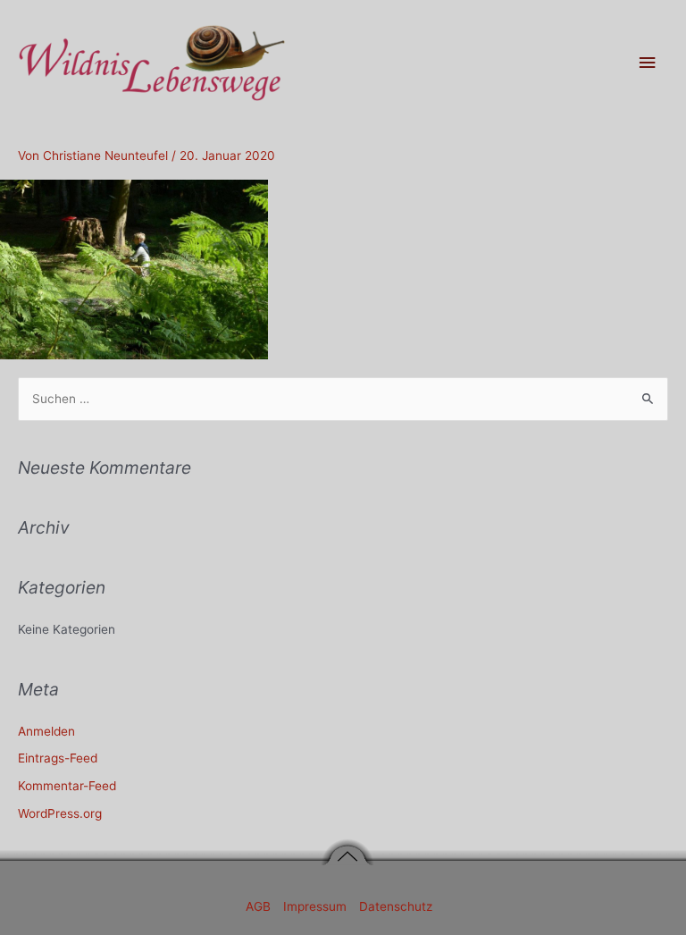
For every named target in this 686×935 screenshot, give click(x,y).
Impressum (316, 906)
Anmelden (46, 731)
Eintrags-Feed (57, 758)
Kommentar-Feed (67, 786)
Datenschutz (395, 906)
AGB (260, 906)
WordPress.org (60, 813)
